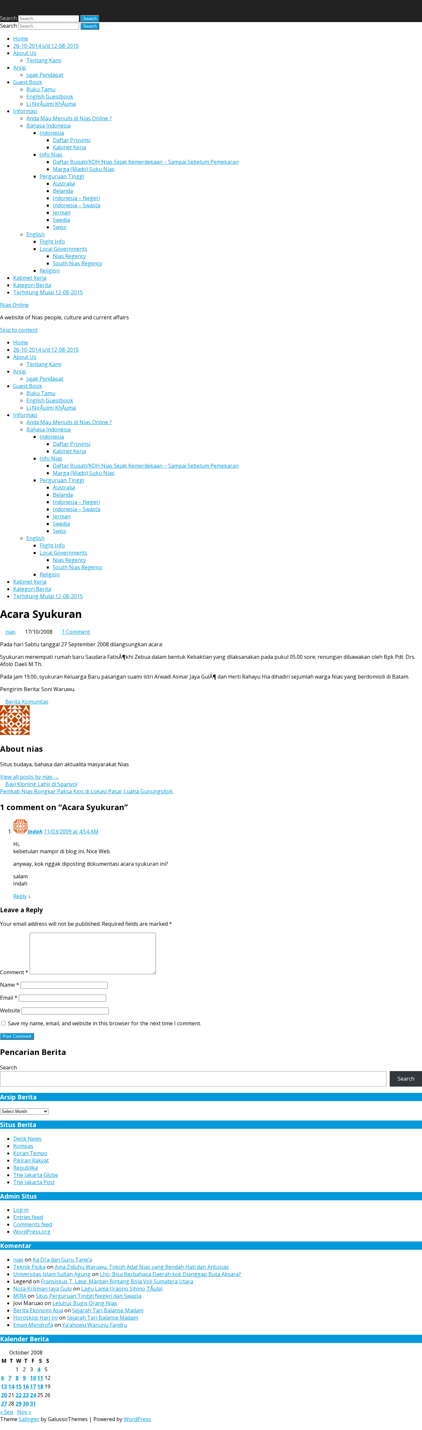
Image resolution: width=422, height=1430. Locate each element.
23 (26, 1395)
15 (18, 1386)
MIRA (19, 1295)
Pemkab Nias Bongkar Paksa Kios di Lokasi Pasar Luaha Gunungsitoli (87, 791)
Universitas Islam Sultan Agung (52, 1274)
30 (26, 1403)
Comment (14, 972)
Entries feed (28, 1217)
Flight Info (52, 241)
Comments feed (32, 1224)
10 (33, 1378)
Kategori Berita (32, 285)
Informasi (25, 111)
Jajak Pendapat (44, 74)
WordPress (137, 1419)
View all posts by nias (29, 776)
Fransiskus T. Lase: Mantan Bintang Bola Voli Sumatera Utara (117, 1281)
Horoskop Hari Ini (35, 1317)
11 (40, 1378)
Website (10, 1010)
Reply (20, 896)
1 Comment (76, 631)
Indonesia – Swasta (76, 205)
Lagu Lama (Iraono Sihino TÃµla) (122, 1288)
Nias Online (14, 304)
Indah (35, 831)
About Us (24, 53)
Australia (64, 183)
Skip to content (19, 330)
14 (11, 1386)
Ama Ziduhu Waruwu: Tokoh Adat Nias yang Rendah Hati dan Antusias (142, 1266)
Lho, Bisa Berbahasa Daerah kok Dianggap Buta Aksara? (170, 1274)
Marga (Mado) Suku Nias (83, 169)
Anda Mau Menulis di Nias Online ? (69, 118)
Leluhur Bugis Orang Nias (84, 1303)
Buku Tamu (40, 89)
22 (18, 1395)
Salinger (29, 1419)
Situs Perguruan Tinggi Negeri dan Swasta (88, 1295)
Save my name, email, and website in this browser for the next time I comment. (104, 1023)
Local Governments (63, 248)
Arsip (19, 67)
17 (33, 1386)
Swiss (59, 227)
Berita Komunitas (26, 701)
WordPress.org (31, 1231)
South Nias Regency (77, 263)
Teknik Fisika (29, 1266)
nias (10, 631)
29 (18, 1403)
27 (4, 1403)
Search (8, 18)
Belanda (63, 190)
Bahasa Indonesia (48, 125)
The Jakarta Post (34, 1182)
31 (33, 1403)
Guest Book (27, 82)
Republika (25, 1167)
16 (26, 1386)
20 (4, 1395)
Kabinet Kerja (69, 147)
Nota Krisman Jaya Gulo (42, 1288)
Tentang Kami (43, 60)
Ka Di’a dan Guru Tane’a (62, 1259)
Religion (50, 270)
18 (40, 1386)
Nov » (24, 1411)
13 (4, 1386)
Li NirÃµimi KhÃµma (51, 103)
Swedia (61, 219)
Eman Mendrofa (33, 1324)
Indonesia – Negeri (76, 198)
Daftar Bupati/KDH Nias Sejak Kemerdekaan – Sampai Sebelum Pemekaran (146, 161)
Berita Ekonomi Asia (38, 1310)
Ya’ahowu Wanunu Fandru (94, 1324)
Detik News (27, 1138)
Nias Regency (69, 256)
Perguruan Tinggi (62, 176)
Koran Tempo (30, 1153)
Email (8, 997)
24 (33, 1395)
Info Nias (51, 154)
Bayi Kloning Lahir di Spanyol (40, 784)
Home (20, 38)
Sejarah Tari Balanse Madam (107, 1310)
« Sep (6, 1411)
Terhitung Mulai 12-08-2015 (48, 292)
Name (9, 984)
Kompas (23, 1146)
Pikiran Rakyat (31, 1160)
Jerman (62, 212)
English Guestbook (49, 96)
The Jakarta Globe (35, 1175)
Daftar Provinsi (71, 140)
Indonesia (52, 132)
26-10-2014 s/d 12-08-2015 (46, 45)
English (35, 234)
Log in (21, 1209)
